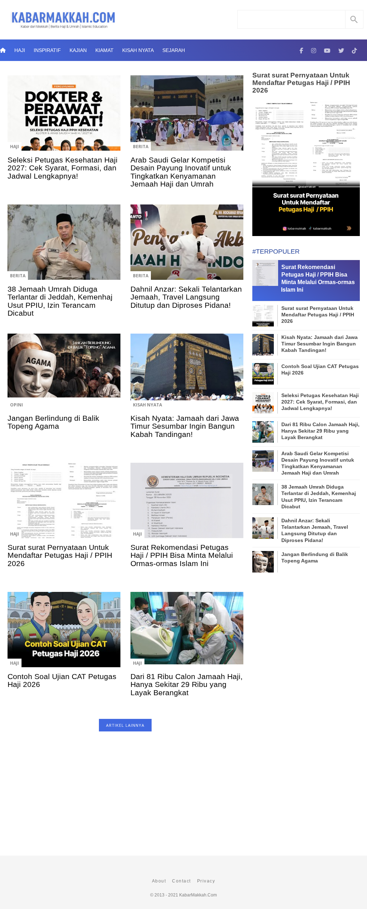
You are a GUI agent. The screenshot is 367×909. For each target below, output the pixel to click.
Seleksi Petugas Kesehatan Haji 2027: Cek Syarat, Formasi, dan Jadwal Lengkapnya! (63, 168)
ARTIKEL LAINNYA (125, 725)
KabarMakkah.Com (198, 895)
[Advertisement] (125, 797)
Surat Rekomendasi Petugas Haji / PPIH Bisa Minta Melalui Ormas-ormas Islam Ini (181, 555)
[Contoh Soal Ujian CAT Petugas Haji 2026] (64, 634)
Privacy (206, 881)
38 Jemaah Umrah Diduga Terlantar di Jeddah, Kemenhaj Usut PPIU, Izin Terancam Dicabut (60, 301)
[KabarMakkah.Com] (301, 50)
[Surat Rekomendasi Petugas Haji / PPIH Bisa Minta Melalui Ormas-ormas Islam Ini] (186, 505)
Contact (181, 881)
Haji (19, 50)
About (159, 881)
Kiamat (104, 50)
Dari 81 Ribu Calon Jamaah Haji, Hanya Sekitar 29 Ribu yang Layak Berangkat (186, 684)
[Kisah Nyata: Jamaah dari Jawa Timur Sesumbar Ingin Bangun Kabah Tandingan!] (186, 376)
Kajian (78, 50)
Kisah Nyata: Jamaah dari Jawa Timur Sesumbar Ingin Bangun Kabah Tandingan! (184, 426)
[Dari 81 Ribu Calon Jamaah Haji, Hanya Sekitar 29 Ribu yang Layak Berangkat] (186, 634)
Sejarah (173, 50)
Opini (16, 405)
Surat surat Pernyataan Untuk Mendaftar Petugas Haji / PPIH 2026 (60, 555)
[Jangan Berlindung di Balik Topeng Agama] (64, 376)
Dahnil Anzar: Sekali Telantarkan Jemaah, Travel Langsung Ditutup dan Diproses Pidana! (186, 297)
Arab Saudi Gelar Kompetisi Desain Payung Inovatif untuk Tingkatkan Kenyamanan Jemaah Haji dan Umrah (180, 172)
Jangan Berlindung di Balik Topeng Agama (53, 422)
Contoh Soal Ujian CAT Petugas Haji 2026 (62, 680)
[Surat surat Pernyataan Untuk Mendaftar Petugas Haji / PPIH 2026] (64, 505)
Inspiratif (47, 50)
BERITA (140, 146)
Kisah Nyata (138, 50)
